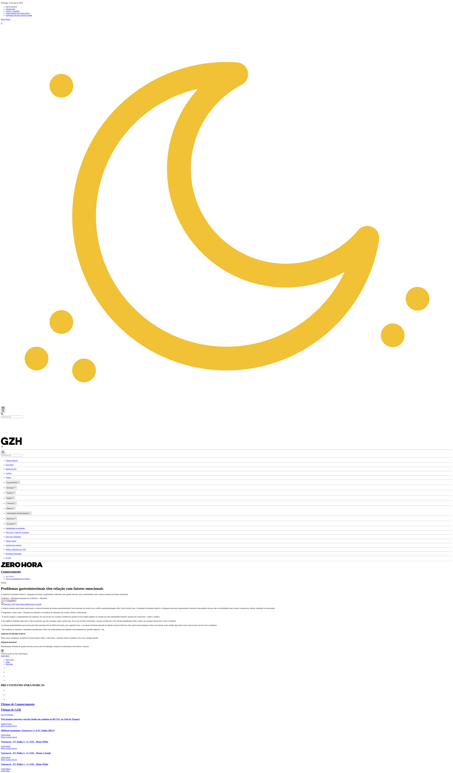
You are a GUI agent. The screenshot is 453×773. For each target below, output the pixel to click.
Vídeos (8, 478)
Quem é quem (11, 541)
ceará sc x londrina (13, 11)
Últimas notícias (12, 461)
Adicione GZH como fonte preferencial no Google (22, 604)
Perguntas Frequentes (14, 554)
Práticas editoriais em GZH (16, 549)
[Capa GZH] (226, 422)
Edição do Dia (11, 469)
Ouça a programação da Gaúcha (18, 579)
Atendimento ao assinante (15, 528)
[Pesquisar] (3, 452)
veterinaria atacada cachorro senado (19, 15)
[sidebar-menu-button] (3, 407)
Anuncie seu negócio (13, 545)
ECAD (8, 558)
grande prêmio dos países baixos (18, 13)
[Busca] (3, 411)
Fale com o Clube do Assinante (17, 532)
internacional (10, 9)
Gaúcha (8, 473)
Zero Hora (9, 465)
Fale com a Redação (13, 537)
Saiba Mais (5, 656)
